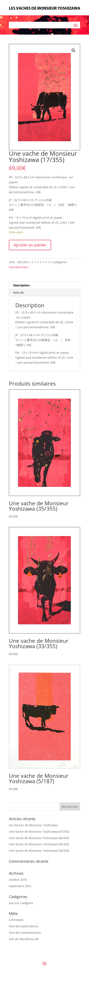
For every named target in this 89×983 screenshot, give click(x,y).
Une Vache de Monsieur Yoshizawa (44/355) (39, 851)
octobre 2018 (18, 880)
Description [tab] (21, 285)
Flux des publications (23, 926)
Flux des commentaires (25, 933)
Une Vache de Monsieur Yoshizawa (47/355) (39, 831)
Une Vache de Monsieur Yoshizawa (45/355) (39, 844)
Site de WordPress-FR (23, 939)
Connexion (16, 920)
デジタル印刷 (43, 200)
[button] (73, 50)
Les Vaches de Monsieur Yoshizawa (33, 825)
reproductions (19, 267)
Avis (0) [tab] (18, 292)
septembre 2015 (20, 886)
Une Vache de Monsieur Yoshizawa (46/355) (39, 838)
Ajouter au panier (30, 245)
